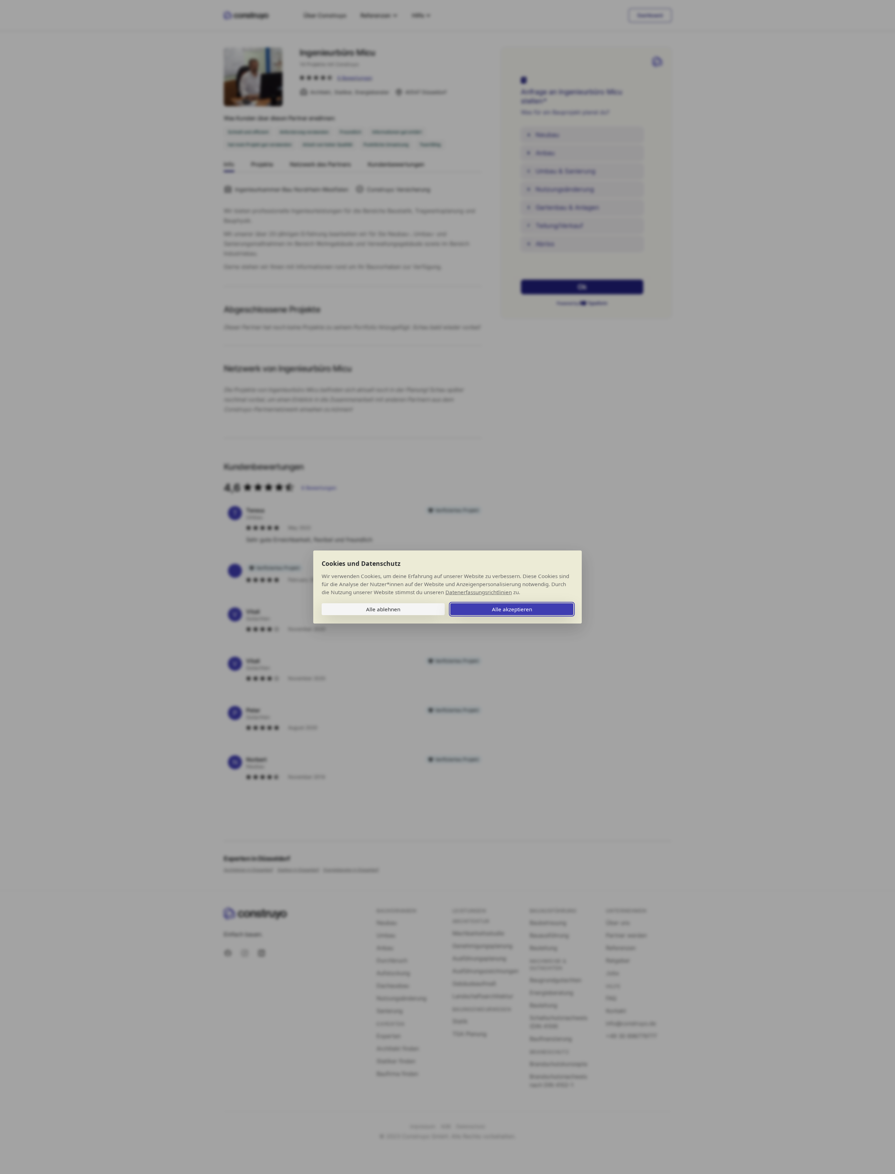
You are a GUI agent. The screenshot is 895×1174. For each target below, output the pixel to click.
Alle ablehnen (383, 609)
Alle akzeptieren (512, 609)
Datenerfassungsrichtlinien (478, 592)
